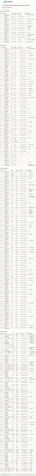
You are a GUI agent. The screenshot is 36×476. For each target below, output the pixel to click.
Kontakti (6, 474)
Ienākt (8, 474)
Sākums (3, 474)
